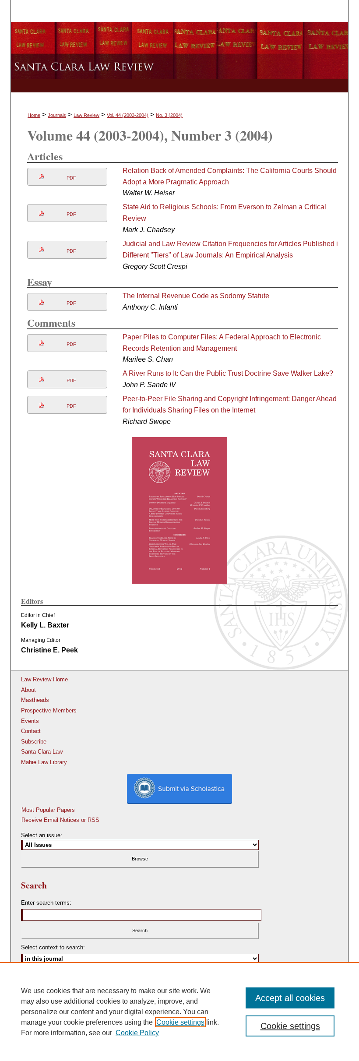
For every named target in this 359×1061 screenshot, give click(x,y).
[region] (179, 1011)
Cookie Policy (137, 1032)
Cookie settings (180, 1022)
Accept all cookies (290, 998)
